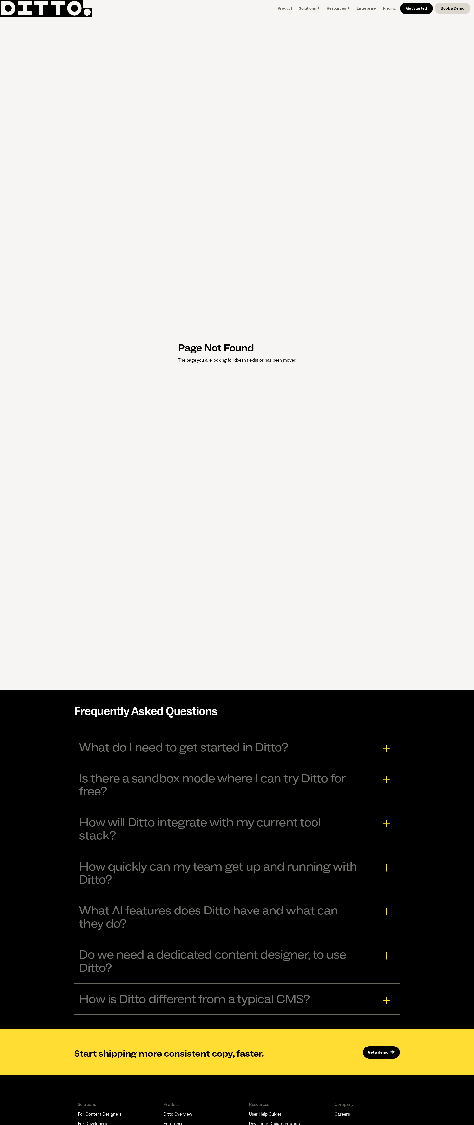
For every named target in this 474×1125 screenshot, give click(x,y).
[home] (46, 8)
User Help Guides (265, 1114)
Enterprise (366, 8)
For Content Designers (99, 1114)
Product (285, 8)
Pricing (389, 8)
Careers (342, 1114)
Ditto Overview (177, 1114)
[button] (309, 8)
